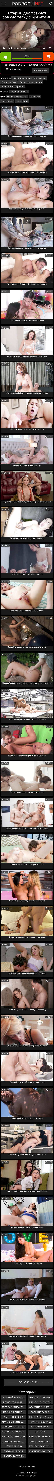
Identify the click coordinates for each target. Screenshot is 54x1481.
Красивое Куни (8, 82)
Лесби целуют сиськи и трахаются (27, 1263)
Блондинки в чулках (41, 1402)
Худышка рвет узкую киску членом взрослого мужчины (27, 502)
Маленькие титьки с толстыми (14, 1422)
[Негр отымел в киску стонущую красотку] (27, 522)
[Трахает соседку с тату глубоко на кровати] (27, 192)
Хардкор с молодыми (41, 1441)
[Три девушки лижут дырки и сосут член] (27, 304)
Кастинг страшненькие (14, 1431)
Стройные (35, 96)
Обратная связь (27, 1466)
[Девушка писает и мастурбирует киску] (27, 594)
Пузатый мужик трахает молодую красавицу (27, 1010)
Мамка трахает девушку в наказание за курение (27, 1191)
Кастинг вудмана (41, 1422)
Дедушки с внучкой (13, 1436)
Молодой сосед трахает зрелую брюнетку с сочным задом (27, 683)
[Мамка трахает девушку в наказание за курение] (27, 1175)
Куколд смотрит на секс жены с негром (27, 1372)
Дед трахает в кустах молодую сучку (27, 1118)
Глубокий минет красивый (14, 1397)
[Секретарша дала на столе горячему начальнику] (27, 812)
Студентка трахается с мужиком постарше (27, 937)
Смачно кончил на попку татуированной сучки (27, 1046)
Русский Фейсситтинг (14, 1407)
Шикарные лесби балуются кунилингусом (27, 901)
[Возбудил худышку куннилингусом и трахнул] (27, 957)
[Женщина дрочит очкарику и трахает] (27, 558)
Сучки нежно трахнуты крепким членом (27, 792)
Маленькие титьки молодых (14, 1412)
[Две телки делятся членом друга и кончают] (27, 1138)
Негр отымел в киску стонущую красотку (27, 538)
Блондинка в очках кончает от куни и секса (27, 1300)
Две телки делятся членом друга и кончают (27, 1155)
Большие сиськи (40, 1412)
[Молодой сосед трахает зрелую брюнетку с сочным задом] (27, 667)
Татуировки (7, 101)
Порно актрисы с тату (14, 1441)
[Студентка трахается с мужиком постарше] (27, 921)
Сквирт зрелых (13, 1446)
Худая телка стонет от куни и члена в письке (27, 756)
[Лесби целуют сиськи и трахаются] (27, 1247)
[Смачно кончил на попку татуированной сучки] (27, 1029)
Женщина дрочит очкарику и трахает (27, 574)
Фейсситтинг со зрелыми (14, 1426)
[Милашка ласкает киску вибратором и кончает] (27, 340)
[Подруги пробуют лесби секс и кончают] (27, 413)
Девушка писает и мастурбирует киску (27, 611)
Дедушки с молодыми (31, 82)
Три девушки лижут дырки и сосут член (27, 320)
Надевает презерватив (12, 86)
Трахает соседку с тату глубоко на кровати (27, 209)
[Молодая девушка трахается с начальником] (27, 703)
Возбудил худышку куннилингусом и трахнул (27, 973)
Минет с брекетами (16, 96)
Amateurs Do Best (18, 91)
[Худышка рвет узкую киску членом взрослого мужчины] (27, 486)
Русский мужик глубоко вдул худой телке (27, 1082)
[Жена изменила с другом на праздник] (27, 1211)
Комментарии (40, 70)
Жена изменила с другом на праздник (27, 1227)
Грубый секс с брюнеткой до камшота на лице (27, 172)
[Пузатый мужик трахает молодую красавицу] (27, 993)
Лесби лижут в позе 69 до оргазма (27, 465)
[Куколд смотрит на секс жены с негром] (27, 1356)
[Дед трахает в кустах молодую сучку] (27, 1102)
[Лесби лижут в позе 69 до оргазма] (27, 449)
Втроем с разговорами (41, 1446)
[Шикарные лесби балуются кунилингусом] (27, 885)
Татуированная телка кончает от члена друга (27, 136)
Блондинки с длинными (41, 1417)
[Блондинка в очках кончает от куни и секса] (27, 1283)
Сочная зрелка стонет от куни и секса (27, 864)
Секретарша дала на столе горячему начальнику (27, 828)
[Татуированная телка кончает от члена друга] (27, 120)
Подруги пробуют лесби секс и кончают (27, 429)
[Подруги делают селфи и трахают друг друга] (27, 1320)
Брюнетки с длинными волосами (29, 78)
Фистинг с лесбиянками (41, 1397)
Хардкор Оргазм (13, 1451)
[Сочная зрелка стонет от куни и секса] (27, 848)
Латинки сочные (40, 1426)
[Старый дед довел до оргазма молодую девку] (27, 631)
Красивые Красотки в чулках (41, 1451)
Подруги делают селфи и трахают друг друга (27, 1336)
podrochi (27, 3)
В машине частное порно (41, 1436)
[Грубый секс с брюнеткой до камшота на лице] (27, 156)
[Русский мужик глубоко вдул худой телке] (27, 1066)
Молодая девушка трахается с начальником (27, 719)
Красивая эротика (13, 1456)
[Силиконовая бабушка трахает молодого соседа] (27, 377)
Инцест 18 (40, 1431)
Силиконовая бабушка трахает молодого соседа (27, 393)
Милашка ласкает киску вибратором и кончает (27, 357)
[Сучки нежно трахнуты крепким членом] (27, 776)
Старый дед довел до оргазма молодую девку (27, 647)
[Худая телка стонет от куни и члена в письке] (27, 739)
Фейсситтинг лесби (40, 1407)
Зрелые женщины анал (14, 1402)
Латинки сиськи (13, 1417)
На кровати (22, 101)
